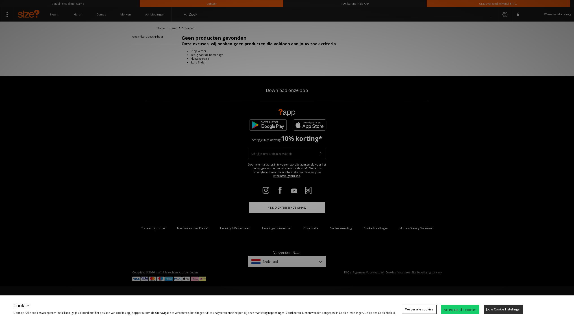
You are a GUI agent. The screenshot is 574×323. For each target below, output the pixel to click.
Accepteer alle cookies (460, 310)
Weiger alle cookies (419, 309)
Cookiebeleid (386, 313)
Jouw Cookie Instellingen (503, 309)
